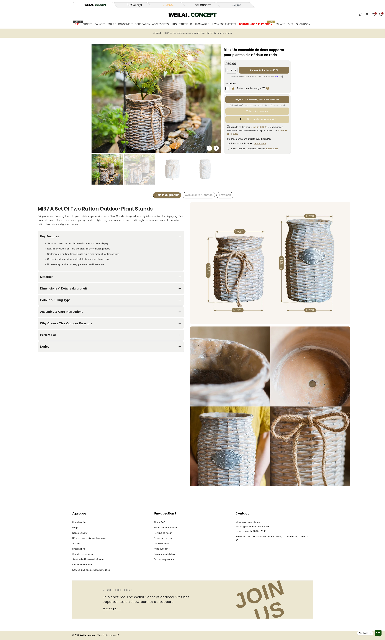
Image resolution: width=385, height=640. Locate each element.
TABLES (112, 24)
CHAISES (87, 24)
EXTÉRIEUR (185, 24)
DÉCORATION (142, 24)
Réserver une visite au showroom (89, 538)
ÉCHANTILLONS (284, 24)
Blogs (75, 527)
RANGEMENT (125, 24)
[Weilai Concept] (95, 5)
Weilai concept (88, 635)
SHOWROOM (303, 24)
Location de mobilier (82, 564)
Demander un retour (164, 538)
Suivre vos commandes (165, 527)
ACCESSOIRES (160, 24)
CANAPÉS (100, 24)
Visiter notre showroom (257, 111)
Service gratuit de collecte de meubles (91, 570)
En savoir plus (112, 608)
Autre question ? (162, 548)
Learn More (260, 143)
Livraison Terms (162, 543)
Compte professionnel (83, 554)
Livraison (225, 194)
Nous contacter (79, 533)
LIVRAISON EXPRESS (224, 24)
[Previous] (209, 148)
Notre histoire (78, 522)
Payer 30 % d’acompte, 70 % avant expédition (257, 99)
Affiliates (76, 543)
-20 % (78, 23)
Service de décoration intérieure (87, 559)
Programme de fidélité (164, 554)
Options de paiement (164, 559)
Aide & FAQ (159, 522)
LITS (174, 24)
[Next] (216, 148)
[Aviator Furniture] (235, 5)
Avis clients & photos (199, 194)
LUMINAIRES (202, 24)
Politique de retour (163, 533)
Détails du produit (167, 194)
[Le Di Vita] (167, 5)
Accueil (157, 33)
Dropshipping (78, 548)
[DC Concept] (201, 5)
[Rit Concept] (132, 5)
